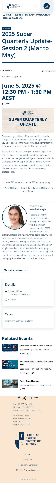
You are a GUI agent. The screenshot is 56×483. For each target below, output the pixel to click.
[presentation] (10, 348)
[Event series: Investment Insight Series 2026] (33, 373)
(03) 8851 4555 (22, 415)
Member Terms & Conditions (28, 470)
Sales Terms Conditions (28, 465)
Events (18, 15)
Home (8, 15)
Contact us (28, 454)
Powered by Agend (28, 479)
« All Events (6, 70)
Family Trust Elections (29, 381)
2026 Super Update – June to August (36, 345)
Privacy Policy (28, 459)
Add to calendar (15, 270)
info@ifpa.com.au (25, 418)
